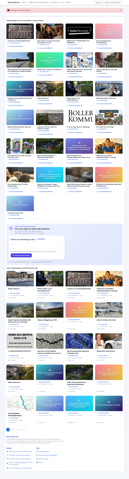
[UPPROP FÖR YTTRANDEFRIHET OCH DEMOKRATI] (79, 37)
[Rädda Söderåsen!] (49, 93)
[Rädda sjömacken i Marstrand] (109, 93)
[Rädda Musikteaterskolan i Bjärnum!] (20, 122)
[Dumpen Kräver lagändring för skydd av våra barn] (20, 94)
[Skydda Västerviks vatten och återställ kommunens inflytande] (79, 65)
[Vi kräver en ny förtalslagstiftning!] (20, 36)
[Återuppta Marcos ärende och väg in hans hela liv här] (20, 151)
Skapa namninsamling (22, 255)
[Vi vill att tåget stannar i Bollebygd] (79, 122)
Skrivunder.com (14, 2)
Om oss (62, 2)
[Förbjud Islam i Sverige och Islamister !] (49, 64)
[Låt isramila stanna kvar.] (20, 208)
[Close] (121, 10)
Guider (9, 448)
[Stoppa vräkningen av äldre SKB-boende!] (109, 65)
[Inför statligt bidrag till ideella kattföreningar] (20, 180)
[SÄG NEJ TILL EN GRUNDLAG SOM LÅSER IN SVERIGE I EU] (109, 180)
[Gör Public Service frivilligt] (109, 122)
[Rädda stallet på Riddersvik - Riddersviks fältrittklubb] (49, 151)
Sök (69, 2)
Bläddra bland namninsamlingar (39, 2)
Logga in (98, 2)
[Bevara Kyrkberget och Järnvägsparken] (109, 37)
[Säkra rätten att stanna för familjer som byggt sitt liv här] (49, 37)
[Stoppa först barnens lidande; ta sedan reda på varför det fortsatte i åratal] (79, 180)
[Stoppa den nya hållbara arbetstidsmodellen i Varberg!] (109, 151)
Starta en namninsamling (112, 2)
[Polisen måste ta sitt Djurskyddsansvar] (79, 94)
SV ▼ (25, 2)
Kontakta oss (54, 2)
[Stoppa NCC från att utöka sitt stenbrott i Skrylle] (49, 123)
